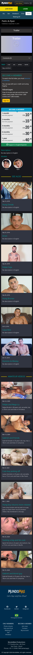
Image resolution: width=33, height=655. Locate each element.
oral (9, 65)
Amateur (8, 634)
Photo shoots (8, 626)
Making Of (16, 17)
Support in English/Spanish (17, 145)
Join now (25, 626)
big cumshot (6, 68)
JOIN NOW (8, 9)
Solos (28, 14)
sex (14, 65)
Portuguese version (16, 618)
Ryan (18, 169)
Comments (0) (7, 58)
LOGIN (25, 9)
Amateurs (15, 14)
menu (26, 3)
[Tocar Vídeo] (16, 44)
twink (26, 65)
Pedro (6, 169)
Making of (8, 630)
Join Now (19, 3)
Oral (22, 14)
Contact (24, 628)
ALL (4, 14)
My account (25, 630)
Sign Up (6, 101)
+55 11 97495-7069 (15, 648)
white (20, 65)
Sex (8, 14)
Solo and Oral (8, 628)
